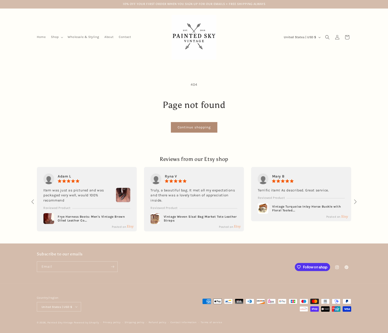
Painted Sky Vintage (60, 322)
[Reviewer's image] (123, 199)
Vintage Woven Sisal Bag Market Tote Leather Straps (200, 219)
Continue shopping (194, 127)
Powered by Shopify (86, 322)
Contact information (183, 322)
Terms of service (211, 322)
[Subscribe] (112, 266)
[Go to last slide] (33, 201)
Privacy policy (112, 322)
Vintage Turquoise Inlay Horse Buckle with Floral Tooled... (306, 209)
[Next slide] (355, 201)
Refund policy (157, 322)
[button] (56, 37)
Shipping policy (134, 322)
